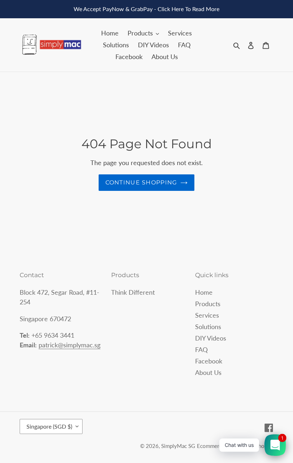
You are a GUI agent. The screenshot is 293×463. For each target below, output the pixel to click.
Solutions (208, 327)
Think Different (133, 292)
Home (204, 292)
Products (207, 304)
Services (207, 315)
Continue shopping (141, 182)
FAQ (201, 349)
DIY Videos (210, 338)
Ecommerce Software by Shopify (235, 446)
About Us (208, 372)
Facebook (208, 361)
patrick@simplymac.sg (69, 345)
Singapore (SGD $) (49, 426)
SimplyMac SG (178, 446)
